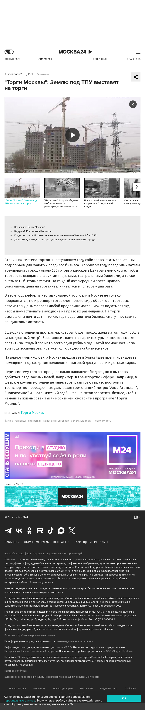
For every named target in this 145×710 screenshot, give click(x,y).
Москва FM (86, 689)
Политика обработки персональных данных (30, 635)
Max (61, 530)
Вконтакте (19, 530)
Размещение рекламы (91, 542)
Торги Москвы (32, 412)
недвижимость (102, 420)
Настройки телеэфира (18, 553)
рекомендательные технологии (74, 641)
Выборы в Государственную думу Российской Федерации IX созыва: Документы (52, 677)
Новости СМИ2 (14, 484)
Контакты (61, 542)
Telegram (8, 530)
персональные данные (19, 700)
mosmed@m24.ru (77, 619)
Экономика (43, 74)
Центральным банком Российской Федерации (31, 651)
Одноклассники (29, 530)
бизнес (9, 420)
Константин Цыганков (56, 420)
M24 (25, 517)
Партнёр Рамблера (16, 671)
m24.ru (14, 560)
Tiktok (50, 530)
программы (34, 420)
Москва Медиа (17, 689)
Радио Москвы (108, 689)
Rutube (40, 530)
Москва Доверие (63, 689)
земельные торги (81, 420)
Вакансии (12, 542)
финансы (20, 420)
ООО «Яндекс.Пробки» (119, 651)
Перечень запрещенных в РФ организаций (58, 553)
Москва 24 (72, 52)
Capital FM (130, 689)
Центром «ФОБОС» (61, 647)
